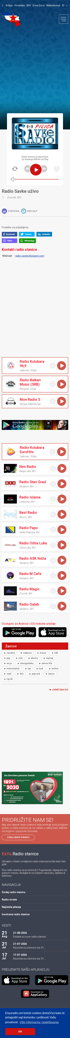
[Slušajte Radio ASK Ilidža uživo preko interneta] (61, 560)
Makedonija (53, 5)
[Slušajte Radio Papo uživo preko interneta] (61, 529)
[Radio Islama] (10, 499)
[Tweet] (27, 235)
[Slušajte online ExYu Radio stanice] (11, 18)
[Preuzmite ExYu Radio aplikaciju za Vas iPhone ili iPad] (53, 632)
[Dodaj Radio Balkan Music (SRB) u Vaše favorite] (52, 384)
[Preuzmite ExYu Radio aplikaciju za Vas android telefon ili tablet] (20, 632)
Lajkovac (24, 370)
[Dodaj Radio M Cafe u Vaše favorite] (53, 575)
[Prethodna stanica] (27, 168)
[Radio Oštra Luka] (10, 545)
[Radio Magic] (10, 591)
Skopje (23, 404)
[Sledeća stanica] (43, 168)
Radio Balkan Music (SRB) (30, 382)
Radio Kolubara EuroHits (32, 449)
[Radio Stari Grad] (10, 484)
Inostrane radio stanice (16, 914)
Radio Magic (29, 589)
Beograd (24, 388)
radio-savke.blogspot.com (29, 255)
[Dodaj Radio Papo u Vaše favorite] (53, 529)
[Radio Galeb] (10, 606)
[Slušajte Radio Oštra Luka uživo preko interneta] (61, 544)
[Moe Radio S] (10, 401)
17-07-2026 (20, 954)
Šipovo (23, 517)
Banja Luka (25, 471)
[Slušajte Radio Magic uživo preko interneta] (61, 590)
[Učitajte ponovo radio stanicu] (15, 168)
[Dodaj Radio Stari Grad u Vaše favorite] (53, 483)
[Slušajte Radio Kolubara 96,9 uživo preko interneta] (61, 365)
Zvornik (11, 197)
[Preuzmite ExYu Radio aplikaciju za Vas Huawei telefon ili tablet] (35, 994)
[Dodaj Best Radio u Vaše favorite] (53, 514)
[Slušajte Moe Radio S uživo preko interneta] (61, 401)
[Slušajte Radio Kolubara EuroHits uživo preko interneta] (61, 451)
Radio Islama (30, 497)
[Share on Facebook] (10, 235)
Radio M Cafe (30, 574)
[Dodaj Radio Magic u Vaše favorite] (53, 591)
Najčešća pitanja (11, 907)
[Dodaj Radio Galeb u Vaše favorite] (53, 606)
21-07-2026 (20, 943)
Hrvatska (19, 5)
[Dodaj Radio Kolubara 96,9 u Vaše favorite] (52, 365)
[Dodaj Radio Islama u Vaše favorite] (53, 499)
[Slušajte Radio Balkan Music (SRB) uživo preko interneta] (61, 384)
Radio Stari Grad (32, 482)
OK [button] (20, 1031)
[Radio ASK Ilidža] (10, 560)
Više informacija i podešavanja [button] (39, 1022)
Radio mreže (9, 899)
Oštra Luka (25, 547)
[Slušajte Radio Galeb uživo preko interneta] (61, 606)
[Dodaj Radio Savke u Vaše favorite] (56, 168)
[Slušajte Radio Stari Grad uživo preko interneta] (61, 483)
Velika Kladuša (27, 532)
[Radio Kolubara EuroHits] (10, 452)
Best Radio (28, 512)
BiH (29, 5)
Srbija (9, 5)
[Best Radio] (10, 514)
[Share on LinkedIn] (45, 235)
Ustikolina (24, 501)
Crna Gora (38, 5)
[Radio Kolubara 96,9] (10, 365)
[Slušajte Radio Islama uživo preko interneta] (61, 499)
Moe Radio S (30, 399)
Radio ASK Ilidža (32, 558)
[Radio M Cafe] (10, 575)
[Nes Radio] (10, 468)
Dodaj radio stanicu (18, 837)
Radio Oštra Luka (33, 543)
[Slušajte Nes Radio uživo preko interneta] (61, 468)
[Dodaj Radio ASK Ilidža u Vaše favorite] (53, 560)
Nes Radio (27, 466)
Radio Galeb (29, 604)
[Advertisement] (35, 70)
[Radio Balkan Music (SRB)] (10, 384)
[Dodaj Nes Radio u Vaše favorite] (53, 468)
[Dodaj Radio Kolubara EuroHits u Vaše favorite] (52, 451)
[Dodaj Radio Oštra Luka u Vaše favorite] (53, 545)
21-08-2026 (20, 932)
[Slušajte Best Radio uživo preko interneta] (61, 514)
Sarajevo (24, 486)
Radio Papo (28, 528)
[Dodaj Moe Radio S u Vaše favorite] (52, 401)
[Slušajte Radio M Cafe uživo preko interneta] (61, 575)
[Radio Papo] (10, 529)
